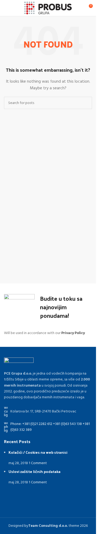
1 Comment (38, 463)
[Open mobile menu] (6, 8)
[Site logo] (48, 8)
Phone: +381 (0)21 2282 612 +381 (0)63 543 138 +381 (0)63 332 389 (50, 427)
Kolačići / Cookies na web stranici (38, 452)
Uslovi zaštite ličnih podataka (35, 471)
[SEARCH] (86, 103)
